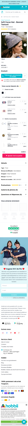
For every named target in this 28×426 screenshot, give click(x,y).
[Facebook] (7, 333)
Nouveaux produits (6, 365)
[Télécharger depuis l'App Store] (7, 323)
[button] (26, 7)
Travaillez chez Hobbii (7, 346)
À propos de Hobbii (6, 374)
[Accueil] (1, 16)
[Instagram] (3, 333)
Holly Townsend (5, 20)
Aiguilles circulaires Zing (13, 124)
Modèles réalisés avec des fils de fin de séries (13, 369)
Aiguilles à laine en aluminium (12, 145)
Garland (10, 102)
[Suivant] (25, 45)
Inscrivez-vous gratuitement (8, 360)
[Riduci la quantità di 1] (21, 101)
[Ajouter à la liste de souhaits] (25, 76)
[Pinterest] (11, 333)
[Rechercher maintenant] (25, 12)
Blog (2, 363)
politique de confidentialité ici (19, 297)
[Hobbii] (5, 7)
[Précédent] (2, 45)
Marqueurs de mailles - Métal (13, 135)
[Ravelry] (19, 333)
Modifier (9, 129)
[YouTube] (15, 333)
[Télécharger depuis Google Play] (19, 323)
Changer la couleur (11, 105)
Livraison (3, 344)
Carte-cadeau (4, 372)
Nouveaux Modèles (6, 367)
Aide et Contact (5, 342)
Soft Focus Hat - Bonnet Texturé (11, 16)
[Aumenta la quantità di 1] (25, 101)
